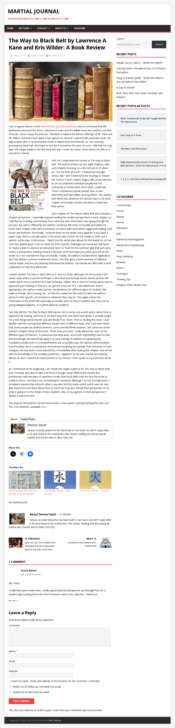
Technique (122, 273)
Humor (120, 222)
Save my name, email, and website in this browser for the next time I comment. (56, 681)
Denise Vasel (37, 55)
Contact (42, 28)
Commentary (123, 205)
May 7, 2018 (19, 55)
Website (13, 671)
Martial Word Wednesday (130, 245)
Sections (24, 28)
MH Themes (55, 720)
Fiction (120, 210)
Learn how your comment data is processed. (77, 710)
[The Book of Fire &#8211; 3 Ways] (95, 480)
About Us (60, 28)
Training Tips (123, 279)
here (43, 406)
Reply (15, 600)
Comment (14, 625)
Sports (120, 267)
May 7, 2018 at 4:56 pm (31, 574)
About (14, 419)
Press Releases (124, 256)
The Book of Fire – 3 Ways (94, 490)
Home (10, 28)
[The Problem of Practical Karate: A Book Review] (25, 480)
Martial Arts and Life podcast (58, 126)
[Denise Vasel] (18, 431)
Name (12, 651)
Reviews (54, 55)
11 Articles (65, 514)
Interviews (122, 228)
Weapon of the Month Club (131, 285)
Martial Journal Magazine (130, 239)
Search (120, 38)
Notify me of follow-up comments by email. (37, 686)
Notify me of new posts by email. (31, 692)
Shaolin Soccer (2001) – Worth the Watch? (139, 62)
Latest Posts (27, 419)
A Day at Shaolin (125, 87)
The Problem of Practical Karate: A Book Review (22, 492)
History (120, 216)
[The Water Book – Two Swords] (60, 480)
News (119, 250)
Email (12, 661)
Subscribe (79, 28)
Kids (118, 233)
